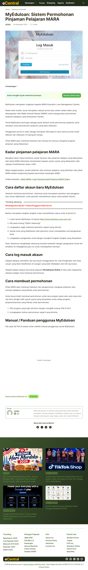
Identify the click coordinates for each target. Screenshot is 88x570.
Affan (7, 24)
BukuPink (70, 552)
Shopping (51, 3)
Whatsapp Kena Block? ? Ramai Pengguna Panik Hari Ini (28, 206)
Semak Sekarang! (71, 95)
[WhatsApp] (50, 427)
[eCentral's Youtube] (81, 559)
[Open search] (83, 3)
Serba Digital (28, 564)
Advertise (50, 543)
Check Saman (30, 549)
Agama (61, 3)
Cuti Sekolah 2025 (10, 541)
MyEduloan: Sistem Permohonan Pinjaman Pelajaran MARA (39, 17)
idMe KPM (28, 538)
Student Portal (73, 538)
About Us (49, 538)
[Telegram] (46, 427)
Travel (42, 3)
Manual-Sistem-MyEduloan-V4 (16, 396)
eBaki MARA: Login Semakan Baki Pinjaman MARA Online (45, 179)
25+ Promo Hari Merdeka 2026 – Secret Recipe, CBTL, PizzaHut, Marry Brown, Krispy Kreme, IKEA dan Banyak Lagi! (20, 479)
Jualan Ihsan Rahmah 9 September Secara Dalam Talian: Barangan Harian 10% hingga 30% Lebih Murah (64, 479)
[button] (11, 87)
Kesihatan (70, 3)
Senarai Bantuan (31, 546)
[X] (42, 427)
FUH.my (70, 543)
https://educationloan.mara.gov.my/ (55, 219)
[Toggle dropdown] (36, 3)
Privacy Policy (51, 540)
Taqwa (69, 540)
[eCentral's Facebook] (66, 559)
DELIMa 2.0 (29, 540)
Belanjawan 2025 (10, 538)
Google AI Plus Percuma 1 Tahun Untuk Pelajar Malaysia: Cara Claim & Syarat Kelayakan (20, 516)
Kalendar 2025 (9, 547)
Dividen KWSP (30, 552)
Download (33, 396)
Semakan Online (73, 546)
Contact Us (50, 546)
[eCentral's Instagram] (70, 559)
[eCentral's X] (74, 559)
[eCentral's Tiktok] (78, 559)
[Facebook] (37, 427)
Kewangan (28, 543)
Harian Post (71, 549)
